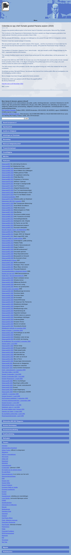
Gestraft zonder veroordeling (10, 289)
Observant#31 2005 (7, 306)
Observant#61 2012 (7, 225)
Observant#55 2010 (7, 243)
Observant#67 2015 (7, 212)
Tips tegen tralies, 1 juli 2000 (10, 372)
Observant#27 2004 (7, 315)
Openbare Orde (6, 511)
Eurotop (4, 494)
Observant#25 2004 (7, 319)
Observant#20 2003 (7, 335)
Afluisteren (5, 452)
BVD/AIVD (5, 463)
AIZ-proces (5, 456)
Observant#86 (6, 166)
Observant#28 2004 (7, 313)
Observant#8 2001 (7, 365)
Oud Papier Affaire (7, 518)
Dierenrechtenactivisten (9, 476)
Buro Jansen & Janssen (9, 110)
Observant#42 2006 (7, 280)
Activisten (4, 445)
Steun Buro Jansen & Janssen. (11, 114)
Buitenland (5, 461)
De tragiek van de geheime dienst (12, 470)
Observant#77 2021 (7, 186)
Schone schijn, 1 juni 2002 (9, 343)
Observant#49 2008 (7, 256)
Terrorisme (5, 540)
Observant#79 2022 (7, 181)
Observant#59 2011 (7, 232)
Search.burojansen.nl (9, 122)
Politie (3, 529)
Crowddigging (7, 152)
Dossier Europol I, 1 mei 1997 (10, 402)
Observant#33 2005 (7, 302)
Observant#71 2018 (7, 203)
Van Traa (4, 542)
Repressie (5, 535)
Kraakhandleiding (8, 434)
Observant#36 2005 (7, 295)
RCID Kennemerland (8, 533)
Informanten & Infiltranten (9, 505)
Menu (35, 20)
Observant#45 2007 (7, 267)
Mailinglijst (6, 438)
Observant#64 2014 (7, 218)
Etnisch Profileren (7, 485)
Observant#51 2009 (7, 251)
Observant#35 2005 (7, 297)
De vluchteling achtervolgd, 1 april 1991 (13, 413)
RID (3, 537)
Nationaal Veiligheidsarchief (12, 143)
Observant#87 (6, 164)
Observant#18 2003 (7, 339)
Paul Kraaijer (5, 524)
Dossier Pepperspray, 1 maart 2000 (12, 378)
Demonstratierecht (7, 474)
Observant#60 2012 (7, 227)
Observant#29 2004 (7, 310)
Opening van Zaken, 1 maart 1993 (12, 411)
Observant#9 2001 (7, 363)
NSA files (6, 156)
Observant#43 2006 (7, 278)
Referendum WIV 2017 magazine (11, 201)
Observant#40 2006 (7, 284)
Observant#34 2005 (7, 300)
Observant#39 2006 (7, 286)
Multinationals (6, 509)
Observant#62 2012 (7, 223)
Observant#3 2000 (7, 387)
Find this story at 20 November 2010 (12, 83)
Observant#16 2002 (7, 348)
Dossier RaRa (6, 483)
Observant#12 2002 (7, 356)
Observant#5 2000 (7, 383)
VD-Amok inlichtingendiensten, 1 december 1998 (16, 400)
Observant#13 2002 (7, 354)
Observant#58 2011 (7, 234)
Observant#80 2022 (7, 179)
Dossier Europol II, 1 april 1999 (11, 396)
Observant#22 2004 (7, 326)
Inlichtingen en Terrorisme (11, 135)
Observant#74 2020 (7, 192)
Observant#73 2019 (7, 194)
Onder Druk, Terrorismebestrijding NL (13, 275)
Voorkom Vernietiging (9, 425)
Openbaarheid (7, 127)
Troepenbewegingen (9, 148)
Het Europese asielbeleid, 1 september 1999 (15, 398)
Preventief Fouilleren (8, 531)
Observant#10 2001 (7, 361)
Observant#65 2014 (7, 216)
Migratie (4, 507)
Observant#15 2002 (7, 350)
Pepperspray (5, 526)
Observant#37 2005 (7, 293)
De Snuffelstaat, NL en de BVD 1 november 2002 (16, 341)
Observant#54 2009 (7, 245)
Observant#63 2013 (7, 221)
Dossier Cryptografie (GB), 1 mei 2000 (13, 376)
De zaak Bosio (6, 472)
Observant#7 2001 (7, 367)
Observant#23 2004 (7, 324)
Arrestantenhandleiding (8, 197)
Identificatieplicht (7, 502)
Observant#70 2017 (7, 205)
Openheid (5, 513)
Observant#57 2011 (7, 236)
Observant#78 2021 (7, 183)
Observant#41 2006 (7, 282)
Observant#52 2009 (7, 249)
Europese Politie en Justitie (10, 487)
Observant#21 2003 (7, 332)
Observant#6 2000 (7, 381)
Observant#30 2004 (7, 308)
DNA (3, 478)
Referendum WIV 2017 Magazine (13, 421)
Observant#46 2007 (7, 264)
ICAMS (4, 500)
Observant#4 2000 (7, 385)
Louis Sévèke (6, 498)
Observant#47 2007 (7, 262)
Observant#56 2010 (7, 240)
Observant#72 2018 (7, 199)
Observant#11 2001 (7, 359)
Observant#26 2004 (7, 317)
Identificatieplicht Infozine (9, 260)
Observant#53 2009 (7, 247)
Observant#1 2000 (7, 392)
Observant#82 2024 (7, 175)
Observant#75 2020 (7, 190)
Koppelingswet (6, 496)
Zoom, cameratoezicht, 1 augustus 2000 (14, 370)
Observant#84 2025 (7, 170)
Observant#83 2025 (7, 172)
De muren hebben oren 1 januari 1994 (13, 409)
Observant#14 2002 (7, 352)
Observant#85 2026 (7, 168)
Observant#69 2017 (7, 208)
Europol (4, 491)
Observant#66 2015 (7, 214)
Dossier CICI (5, 480)
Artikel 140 (5, 459)
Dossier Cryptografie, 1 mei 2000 (11, 374)
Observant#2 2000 (7, 389)
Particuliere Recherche (8, 522)
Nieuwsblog (6, 139)
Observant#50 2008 (7, 253)
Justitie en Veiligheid (9, 131)
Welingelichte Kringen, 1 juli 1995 (11, 405)
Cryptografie (5, 467)
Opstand (4, 515)
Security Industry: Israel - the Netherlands (14, 229)
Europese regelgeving (8, 489)
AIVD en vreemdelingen (9, 454)
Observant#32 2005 (7, 304)
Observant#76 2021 (7, 188)
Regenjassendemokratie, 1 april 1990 (13, 416)
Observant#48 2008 (7, 258)
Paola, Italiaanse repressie (9, 520)
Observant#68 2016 (7, 210)
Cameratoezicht (6, 465)
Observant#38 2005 (7, 291)
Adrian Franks (6, 450)
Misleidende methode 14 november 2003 (14, 328)
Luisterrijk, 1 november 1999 (10, 394)
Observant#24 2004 (7, 321)
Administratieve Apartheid (9, 448)
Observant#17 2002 (7, 345)
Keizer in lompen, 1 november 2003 (12, 330)
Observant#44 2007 (7, 269)
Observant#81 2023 (7, 177)
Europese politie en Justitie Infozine (12, 238)
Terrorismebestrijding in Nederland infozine (14, 271)
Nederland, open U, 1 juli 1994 (11, 407)
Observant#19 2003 (7, 337)
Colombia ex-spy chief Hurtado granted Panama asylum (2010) (28, 26)
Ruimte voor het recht (8, 273)
